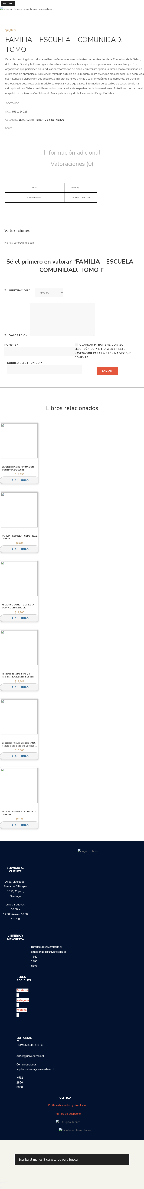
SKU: (8, 111)
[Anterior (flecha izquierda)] (0, 1187)
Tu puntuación (17, 290)
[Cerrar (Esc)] (4, 1182)
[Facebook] (30, 128)
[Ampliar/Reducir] (0, 1182)
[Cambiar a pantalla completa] (1, 1182)
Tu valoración (17, 335)
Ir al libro (20, 480)
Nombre (11, 344)
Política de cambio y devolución (67, 1105)
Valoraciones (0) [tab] (72, 164)
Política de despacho (67, 1113)
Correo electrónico (24, 363)
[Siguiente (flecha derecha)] (1, 1187)
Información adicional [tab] (72, 153)
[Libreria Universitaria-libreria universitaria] (26, 9)
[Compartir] (3, 1182)
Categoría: (11, 119)
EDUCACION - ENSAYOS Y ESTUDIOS (41, 119)
